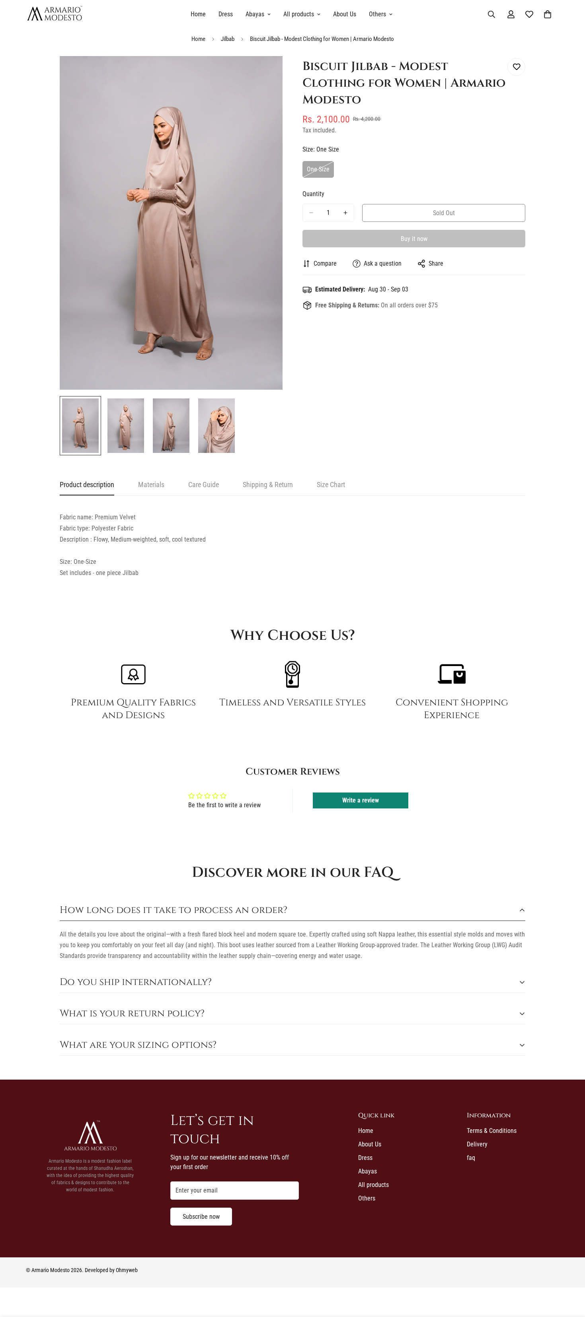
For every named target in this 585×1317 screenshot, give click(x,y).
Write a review (360, 800)
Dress (225, 14)
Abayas (255, 14)
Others (377, 14)
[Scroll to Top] (569, 1274)
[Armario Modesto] (55, 14)
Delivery (477, 1144)
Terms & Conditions (492, 1130)
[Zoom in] (266, 73)
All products (298, 14)
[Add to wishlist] (516, 67)
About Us (344, 14)
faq (471, 1158)
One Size (320, 171)
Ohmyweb (127, 1270)
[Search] (491, 14)
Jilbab (227, 39)
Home (198, 14)
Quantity (313, 194)
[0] (547, 14)
